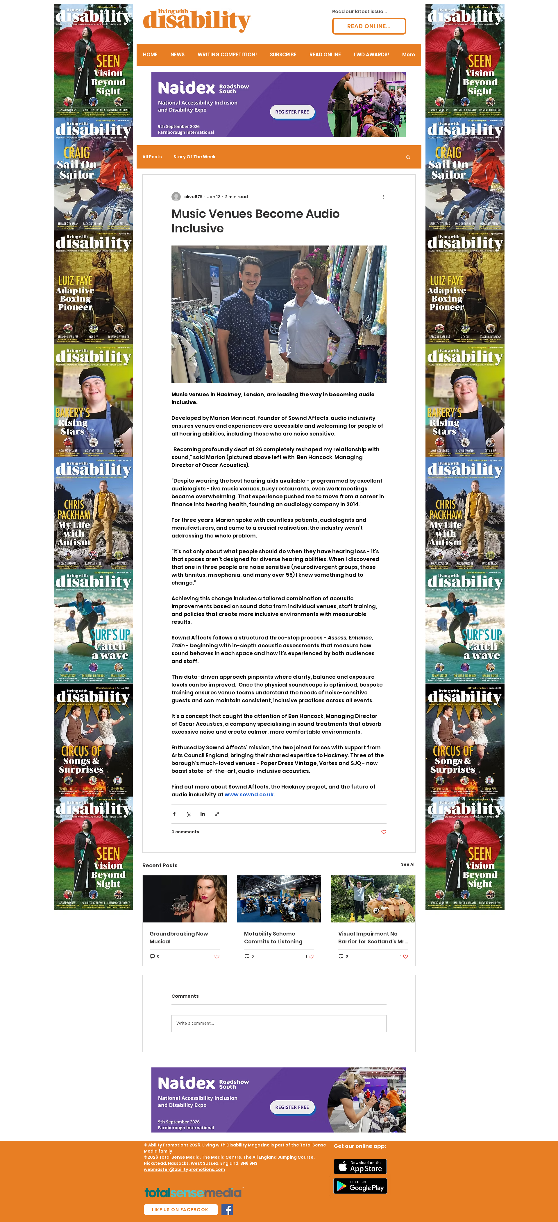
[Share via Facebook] (174, 814)
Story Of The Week (195, 157)
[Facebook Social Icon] (227, 1209)
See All (408, 864)
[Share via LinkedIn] (202, 814)
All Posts (152, 157)
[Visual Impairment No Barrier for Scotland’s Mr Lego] (373, 898)
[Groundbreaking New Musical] (185, 898)
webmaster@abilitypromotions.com (184, 1169)
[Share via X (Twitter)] (188, 814)
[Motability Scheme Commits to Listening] (279, 898)
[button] (408, 157)
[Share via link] (217, 814)
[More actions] (383, 196)
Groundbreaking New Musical (179, 937)
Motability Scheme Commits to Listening (273, 937)
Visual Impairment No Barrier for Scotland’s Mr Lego (371, 937)
